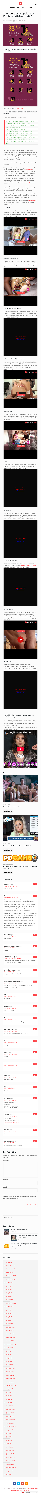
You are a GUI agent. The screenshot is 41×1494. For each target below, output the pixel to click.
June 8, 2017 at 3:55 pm (10, 983)
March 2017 (9, 1447)
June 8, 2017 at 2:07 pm (10, 1019)
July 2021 (8, 1286)
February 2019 (10, 1368)
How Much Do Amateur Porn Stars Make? (17, 846)
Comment (6, 1160)
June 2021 (9, 1289)
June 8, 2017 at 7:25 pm (10, 948)
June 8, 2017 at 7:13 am (10, 1100)
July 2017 (8, 1433)
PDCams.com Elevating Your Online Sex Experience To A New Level (20, 867)
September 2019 (11, 1344)
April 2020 (9, 1320)
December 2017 (10, 1416)
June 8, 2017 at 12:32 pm (10, 1043)
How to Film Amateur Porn (12, 807)
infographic (31, 201)
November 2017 (10, 1419)
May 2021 (9, 1293)
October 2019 (10, 1341)
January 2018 (10, 1413)
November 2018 (10, 1378)
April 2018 (9, 1402)
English (27, 1492)
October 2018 (10, 1382)
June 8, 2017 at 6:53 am (10, 1131)
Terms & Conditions (16, 1490)
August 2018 (9, 1389)
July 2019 (8, 1351)
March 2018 (9, 1406)
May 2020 (9, 1317)
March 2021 (9, 1300)
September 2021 (11, 1279)
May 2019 (9, 1358)
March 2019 (9, 1365)
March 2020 (9, 1324)
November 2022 (10, 1269)
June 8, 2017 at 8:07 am (10, 1089)
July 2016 (8, 1474)
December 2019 (10, 1334)
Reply (35, 884)
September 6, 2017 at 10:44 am (12, 897)
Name (5, 1180)
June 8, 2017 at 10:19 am (10, 1066)
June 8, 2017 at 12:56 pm (10, 1031)
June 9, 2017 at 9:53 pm (10, 936)
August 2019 (9, 1348)
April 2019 (9, 1361)
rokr (14, 20)
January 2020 (10, 1330)
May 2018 (9, 1399)
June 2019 (9, 1354)
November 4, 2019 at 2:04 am (13, 958)
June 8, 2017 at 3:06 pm (10, 1008)
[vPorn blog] (20, 4)
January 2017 (10, 1454)
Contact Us (27, 1490)
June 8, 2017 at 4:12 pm (10, 972)
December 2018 (10, 1375)
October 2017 (10, 1423)
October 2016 (10, 1464)
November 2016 (10, 1461)
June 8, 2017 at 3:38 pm (10, 996)
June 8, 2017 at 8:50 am (10, 1077)
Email (5, 1187)
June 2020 (9, 1313)
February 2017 (10, 1450)
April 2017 (9, 1443)
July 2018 (8, 1392)
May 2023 (9, 1262)
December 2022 (10, 1265)
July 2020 (8, 1310)
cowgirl (13, 187)
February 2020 (10, 1327)
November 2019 (10, 1337)
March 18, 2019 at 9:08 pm (11, 886)
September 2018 (11, 1385)
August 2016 (9, 1471)
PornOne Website (32, 1488)
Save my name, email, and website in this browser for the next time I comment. (19, 1197)
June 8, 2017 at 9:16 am (11, 1116)
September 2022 (11, 1276)
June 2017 (9, 1437)
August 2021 (9, 1282)
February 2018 (10, 1409)
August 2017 (9, 1430)
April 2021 (9, 1296)
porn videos (28, 169)
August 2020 (9, 1306)
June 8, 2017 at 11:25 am (10, 1054)
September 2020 (11, 1303)
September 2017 (11, 1426)
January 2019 (10, 1372)
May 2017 (9, 1440)
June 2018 (9, 1395)
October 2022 (10, 1272)
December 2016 (10, 1457)
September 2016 (11, 1467)
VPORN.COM (19, 109)
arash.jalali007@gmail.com (12, 1122)
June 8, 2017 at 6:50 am (10, 1143)
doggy (23, 187)
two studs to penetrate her (28, 565)
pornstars (32, 182)
